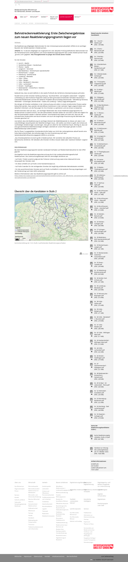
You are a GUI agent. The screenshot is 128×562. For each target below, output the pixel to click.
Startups (30, 513)
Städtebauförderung (61, 522)
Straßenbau (45, 501)
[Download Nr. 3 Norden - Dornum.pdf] (92, 57)
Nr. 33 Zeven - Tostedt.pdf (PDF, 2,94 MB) (99, 264)
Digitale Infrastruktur (102, 495)
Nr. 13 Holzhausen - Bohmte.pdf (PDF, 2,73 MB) (101, 130)
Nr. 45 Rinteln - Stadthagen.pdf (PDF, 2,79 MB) (99, 358)
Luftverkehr (45, 488)
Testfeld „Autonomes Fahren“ (74, 501)
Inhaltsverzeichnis (58, 556)
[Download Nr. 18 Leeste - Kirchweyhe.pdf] (92, 160)
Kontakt (17, 497)
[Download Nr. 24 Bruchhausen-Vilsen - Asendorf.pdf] (92, 207)
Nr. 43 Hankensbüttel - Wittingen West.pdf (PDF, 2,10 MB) (102, 342)
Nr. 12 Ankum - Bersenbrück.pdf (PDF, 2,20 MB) (100, 122)
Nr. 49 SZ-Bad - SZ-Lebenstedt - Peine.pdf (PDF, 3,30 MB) (102, 385)
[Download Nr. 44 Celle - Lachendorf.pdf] (92, 349)
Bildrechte (18, 556)
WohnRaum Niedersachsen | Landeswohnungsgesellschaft (64, 488)
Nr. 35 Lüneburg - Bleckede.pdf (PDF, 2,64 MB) (100, 288)
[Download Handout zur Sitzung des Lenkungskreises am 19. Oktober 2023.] (92, 449)
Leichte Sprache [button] (65, 17)
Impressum (87, 522)
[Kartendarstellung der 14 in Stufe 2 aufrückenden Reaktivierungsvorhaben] (51, 215)
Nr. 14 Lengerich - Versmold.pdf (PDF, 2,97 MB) (100, 138)
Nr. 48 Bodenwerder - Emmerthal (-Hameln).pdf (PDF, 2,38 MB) (101, 376)
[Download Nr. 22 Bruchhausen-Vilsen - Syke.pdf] (92, 191)
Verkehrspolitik (46, 486)
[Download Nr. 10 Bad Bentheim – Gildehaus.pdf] (92, 106)
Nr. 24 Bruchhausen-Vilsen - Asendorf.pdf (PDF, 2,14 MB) (101, 208)
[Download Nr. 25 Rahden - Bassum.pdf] (92, 215)
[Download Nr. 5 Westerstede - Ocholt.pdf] (92, 75)
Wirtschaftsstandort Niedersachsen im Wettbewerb (33, 490)
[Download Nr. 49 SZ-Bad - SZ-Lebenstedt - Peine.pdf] (92, 384)
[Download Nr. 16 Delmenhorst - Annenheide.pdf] (92, 145)
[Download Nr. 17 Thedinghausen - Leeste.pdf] (92, 152)
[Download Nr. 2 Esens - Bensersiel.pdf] (92, 49)
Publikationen (87, 512)
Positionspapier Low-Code (103, 504)
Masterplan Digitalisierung (89, 483)
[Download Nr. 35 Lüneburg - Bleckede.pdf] (92, 287)
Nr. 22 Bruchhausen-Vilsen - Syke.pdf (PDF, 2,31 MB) (101, 192)
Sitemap (86, 519)
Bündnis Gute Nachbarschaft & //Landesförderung (61, 531)
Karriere (17, 495)
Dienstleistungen (88, 542)
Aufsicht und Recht (20, 500)
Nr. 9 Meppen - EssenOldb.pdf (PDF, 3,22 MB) (99, 99)
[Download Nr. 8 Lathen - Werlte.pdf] (92, 90)
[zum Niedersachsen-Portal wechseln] (102, 12)
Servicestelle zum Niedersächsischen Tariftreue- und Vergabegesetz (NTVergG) (89, 531)
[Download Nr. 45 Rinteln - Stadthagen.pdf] (92, 357)
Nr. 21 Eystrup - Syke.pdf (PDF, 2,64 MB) (99, 185)
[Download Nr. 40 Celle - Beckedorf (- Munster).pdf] (92, 318)
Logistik (44, 509)
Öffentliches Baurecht (62, 503)
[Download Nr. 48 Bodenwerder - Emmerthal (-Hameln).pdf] (92, 374)
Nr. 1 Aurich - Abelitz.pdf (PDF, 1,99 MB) (99, 43)
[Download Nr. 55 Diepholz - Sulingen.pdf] (92, 415)
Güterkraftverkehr (47, 504)
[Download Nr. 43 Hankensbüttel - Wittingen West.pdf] (92, 341)
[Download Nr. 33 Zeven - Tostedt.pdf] (92, 263)
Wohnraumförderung (62, 492)
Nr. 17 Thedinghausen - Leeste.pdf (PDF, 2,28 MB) (102, 153)
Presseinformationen (42, 23)
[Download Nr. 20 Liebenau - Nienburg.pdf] (92, 176)
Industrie (30, 501)
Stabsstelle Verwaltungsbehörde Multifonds (20, 504)
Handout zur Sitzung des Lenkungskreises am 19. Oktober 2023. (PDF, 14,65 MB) (101, 450)
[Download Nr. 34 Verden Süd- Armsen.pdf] (92, 279)
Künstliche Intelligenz (87, 500)
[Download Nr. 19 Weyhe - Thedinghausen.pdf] (92, 168)
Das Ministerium (19, 486)
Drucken (85, 254)
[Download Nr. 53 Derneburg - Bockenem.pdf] (92, 399)
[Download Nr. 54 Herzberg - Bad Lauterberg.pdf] (92, 407)
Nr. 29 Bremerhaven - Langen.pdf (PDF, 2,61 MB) (101, 247)
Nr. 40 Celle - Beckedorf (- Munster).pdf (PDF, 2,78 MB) (102, 319)
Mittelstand (31, 510)
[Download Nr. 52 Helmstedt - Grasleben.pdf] (92, 392)
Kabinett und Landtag (76, 521)
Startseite (17, 23)
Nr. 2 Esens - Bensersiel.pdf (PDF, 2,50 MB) (99, 50)
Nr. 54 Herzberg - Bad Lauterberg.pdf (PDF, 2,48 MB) (101, 408)
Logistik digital (102, 490)
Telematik (45, 511)
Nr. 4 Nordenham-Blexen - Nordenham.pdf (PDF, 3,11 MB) (100, 67)
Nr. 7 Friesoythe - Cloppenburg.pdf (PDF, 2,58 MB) (100, 83)
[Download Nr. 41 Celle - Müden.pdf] (92, 326)
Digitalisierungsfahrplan (76, 482)
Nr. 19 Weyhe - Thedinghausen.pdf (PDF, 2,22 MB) (101, 169)
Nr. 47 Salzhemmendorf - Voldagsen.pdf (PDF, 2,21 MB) (100, 366)
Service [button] (77, 17)
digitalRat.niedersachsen (76, 490)
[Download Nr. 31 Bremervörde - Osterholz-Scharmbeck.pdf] (92, 254)
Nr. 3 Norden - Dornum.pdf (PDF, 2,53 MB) (99, 58)
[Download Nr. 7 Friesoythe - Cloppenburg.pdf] (92, 82)
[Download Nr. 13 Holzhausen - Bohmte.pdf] (92, 129)
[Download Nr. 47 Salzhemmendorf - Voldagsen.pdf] (92, 364)
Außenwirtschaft (33, 508)
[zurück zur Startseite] (32, 10)
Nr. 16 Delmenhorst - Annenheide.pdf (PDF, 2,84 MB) (101, 146)
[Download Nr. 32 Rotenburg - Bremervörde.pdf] (92, 271)
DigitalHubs (101, 499)
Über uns (25, 23)
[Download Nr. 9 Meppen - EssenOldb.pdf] (92, 98)
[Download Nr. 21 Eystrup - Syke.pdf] (92, 184)
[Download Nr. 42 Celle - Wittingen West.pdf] (92, 333)
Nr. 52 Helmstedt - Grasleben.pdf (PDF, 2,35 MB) (100, 393)
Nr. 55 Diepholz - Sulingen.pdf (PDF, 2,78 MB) (100, 416)
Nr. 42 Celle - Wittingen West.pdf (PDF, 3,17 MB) (102, 334)
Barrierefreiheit (72, 556)
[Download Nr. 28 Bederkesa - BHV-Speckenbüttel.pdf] (92, 238)
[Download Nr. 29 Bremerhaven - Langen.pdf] (92, 246)
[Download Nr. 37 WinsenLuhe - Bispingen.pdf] (92, 294)
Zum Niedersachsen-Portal (24, 1)
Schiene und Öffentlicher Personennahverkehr (48, 493)
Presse (31, 23)
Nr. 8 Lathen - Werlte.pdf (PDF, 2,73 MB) (99, 91)
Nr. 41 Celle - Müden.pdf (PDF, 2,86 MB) (99, 327)
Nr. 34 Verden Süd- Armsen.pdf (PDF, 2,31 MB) (100, 280)
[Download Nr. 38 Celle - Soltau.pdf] (92, 302)
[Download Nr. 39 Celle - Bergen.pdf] (92, 310)
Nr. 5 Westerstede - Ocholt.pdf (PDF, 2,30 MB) (100, 76)
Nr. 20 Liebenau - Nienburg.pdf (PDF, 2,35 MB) (100, 177)
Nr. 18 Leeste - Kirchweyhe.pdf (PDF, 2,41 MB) (99, 161)
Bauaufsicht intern (61, 535)
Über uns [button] (23, 17)
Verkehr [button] (43, 17)
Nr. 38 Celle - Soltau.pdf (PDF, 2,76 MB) (99, 303)
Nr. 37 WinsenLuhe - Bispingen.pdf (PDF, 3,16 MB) (101, 295)
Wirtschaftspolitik (33, 486)
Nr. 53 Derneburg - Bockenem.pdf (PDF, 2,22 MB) (100, 400)
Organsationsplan (19, 488)
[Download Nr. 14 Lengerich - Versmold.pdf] (92, 137)
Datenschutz (38, 556)
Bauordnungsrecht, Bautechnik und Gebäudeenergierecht (62, 507)
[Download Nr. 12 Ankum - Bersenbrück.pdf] (92, 121)
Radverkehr (45, 513)
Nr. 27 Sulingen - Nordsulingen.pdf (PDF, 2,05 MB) (100, 231)
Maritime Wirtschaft (34, 499)
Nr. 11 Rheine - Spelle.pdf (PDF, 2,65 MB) (99, 115)
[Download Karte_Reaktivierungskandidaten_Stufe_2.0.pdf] (92, 436)
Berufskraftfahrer (47, 506)
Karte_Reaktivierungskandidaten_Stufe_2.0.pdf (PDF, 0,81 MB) (102, 437)
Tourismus (31, 524)
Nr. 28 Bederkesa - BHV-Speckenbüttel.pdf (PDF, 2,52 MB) (102, 239)
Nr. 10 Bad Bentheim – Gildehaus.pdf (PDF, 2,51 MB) (101, 107)
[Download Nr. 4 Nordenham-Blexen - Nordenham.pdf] (92, 65)
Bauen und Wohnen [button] (54, 18)
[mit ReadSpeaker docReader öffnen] (92, 44)
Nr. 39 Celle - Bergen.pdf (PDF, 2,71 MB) (99, 311)
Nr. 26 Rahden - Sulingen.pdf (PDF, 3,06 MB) (99, 223)
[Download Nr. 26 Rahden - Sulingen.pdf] (92, 223)
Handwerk (31, 518)
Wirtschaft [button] (33, 17)
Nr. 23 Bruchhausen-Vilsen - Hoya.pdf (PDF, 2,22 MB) (101, 200)
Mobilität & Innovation (48, 516)
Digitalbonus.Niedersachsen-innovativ (90, 490)
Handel (30, 515)
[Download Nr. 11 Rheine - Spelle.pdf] (92, 114)
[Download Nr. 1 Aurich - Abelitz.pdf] (92, 42)
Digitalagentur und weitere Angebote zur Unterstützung (104, 484)
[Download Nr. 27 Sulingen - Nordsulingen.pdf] (92, 230)
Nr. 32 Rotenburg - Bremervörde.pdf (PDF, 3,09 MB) (100, 272)
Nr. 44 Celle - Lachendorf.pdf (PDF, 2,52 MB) (99, 350)
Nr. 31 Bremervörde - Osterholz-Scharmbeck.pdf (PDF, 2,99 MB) (101, 256)
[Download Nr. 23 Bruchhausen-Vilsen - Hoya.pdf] (92, 199)
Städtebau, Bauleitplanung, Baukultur (60, 514)
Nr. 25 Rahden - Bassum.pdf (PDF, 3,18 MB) (99, 216)
